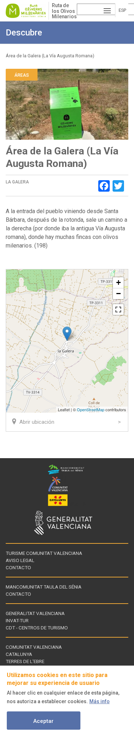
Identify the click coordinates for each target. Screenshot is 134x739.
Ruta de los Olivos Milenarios (64, 11)
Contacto (18, 567)
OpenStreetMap (90, 409)
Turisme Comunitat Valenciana (44, 553)
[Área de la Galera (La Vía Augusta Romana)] (67, 333)
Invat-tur (17, 620)
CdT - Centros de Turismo (37, 627)
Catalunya (19, 654)
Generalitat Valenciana (35, 613)
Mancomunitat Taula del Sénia (43, 587)
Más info (99, 701)
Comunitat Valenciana (34, 647)
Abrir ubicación (36, 422)
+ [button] (118, 282)
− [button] (118, 293)
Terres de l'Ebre (25, 661)
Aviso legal (20, 560)
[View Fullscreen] (118, 309)
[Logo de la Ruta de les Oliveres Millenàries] (27, 11)
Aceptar (43, 721)
